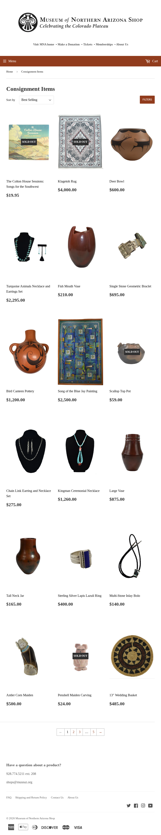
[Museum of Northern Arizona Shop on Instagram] (143, 806)
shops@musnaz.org (19, 782)
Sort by (10, 100)
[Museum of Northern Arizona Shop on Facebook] (136, 806)
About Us (122, 44)
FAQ (8, 797)
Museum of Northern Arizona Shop (35, 818)
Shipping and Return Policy (31, 797)
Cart (154, 61)
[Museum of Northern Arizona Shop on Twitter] (129, 806)
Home (9, 71)
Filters (147, 99)
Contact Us (57, 797)
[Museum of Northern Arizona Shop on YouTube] (150, 806)
